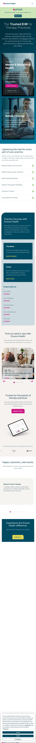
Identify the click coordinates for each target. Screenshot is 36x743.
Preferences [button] (5, 729)
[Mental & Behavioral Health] (18, 76)
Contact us (17, 537)
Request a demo (12, 90)
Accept (18, 732)
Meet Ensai (18, 16)
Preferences (18, 739)
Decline (18, 736)
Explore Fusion (10, 278)
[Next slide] (31, 381)
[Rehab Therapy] (18, 124)
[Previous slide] (4, 381)
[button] (14, 382)
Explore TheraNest (11, 256)
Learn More (6, 294)
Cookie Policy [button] (28, 725)
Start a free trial (11, 86)
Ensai (25, 39)
